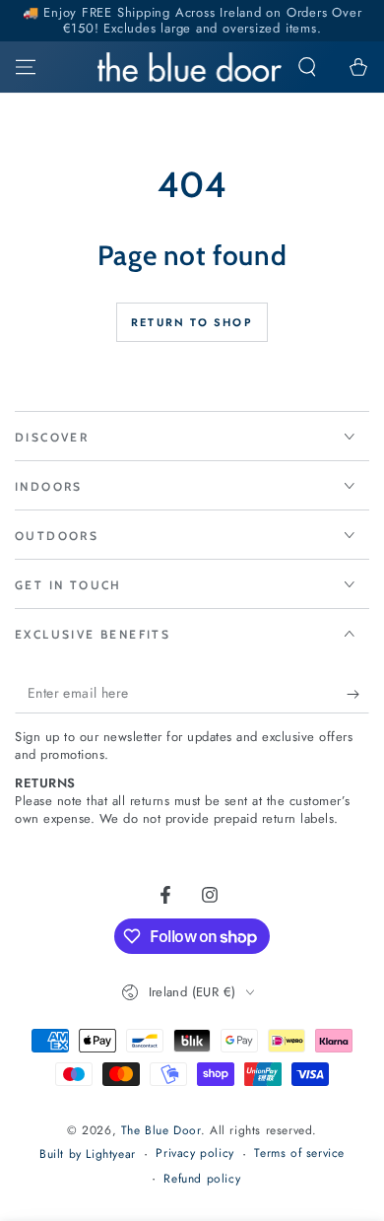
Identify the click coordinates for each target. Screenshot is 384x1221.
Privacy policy (194, 1153)
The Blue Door (161, 1130)
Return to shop (192, 322)
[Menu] (25, 67)
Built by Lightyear (87, 1154)
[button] (307, 67)
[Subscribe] (358, 693)
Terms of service (299, 1153)
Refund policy (201, 1179)
